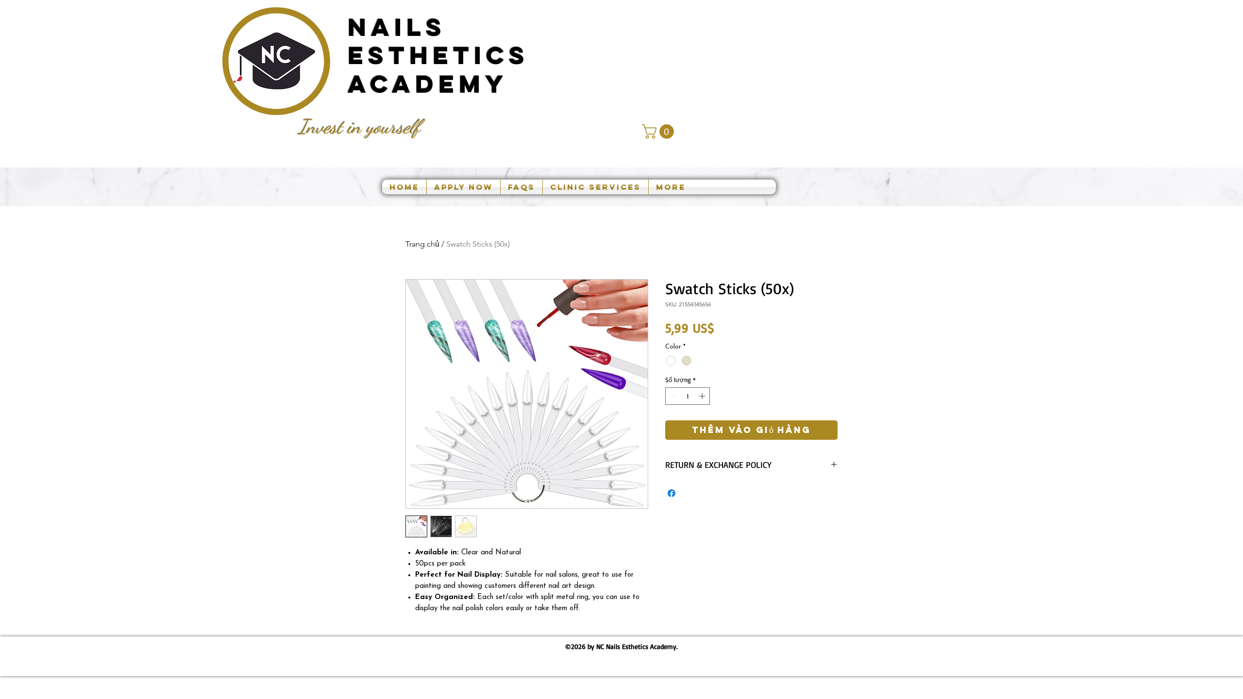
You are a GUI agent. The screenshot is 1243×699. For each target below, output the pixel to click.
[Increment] (703, 396)
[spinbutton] (687, 396)
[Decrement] (672, 396)
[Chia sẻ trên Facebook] (671, 493)
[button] (659, 131)
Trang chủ (422, 244)
